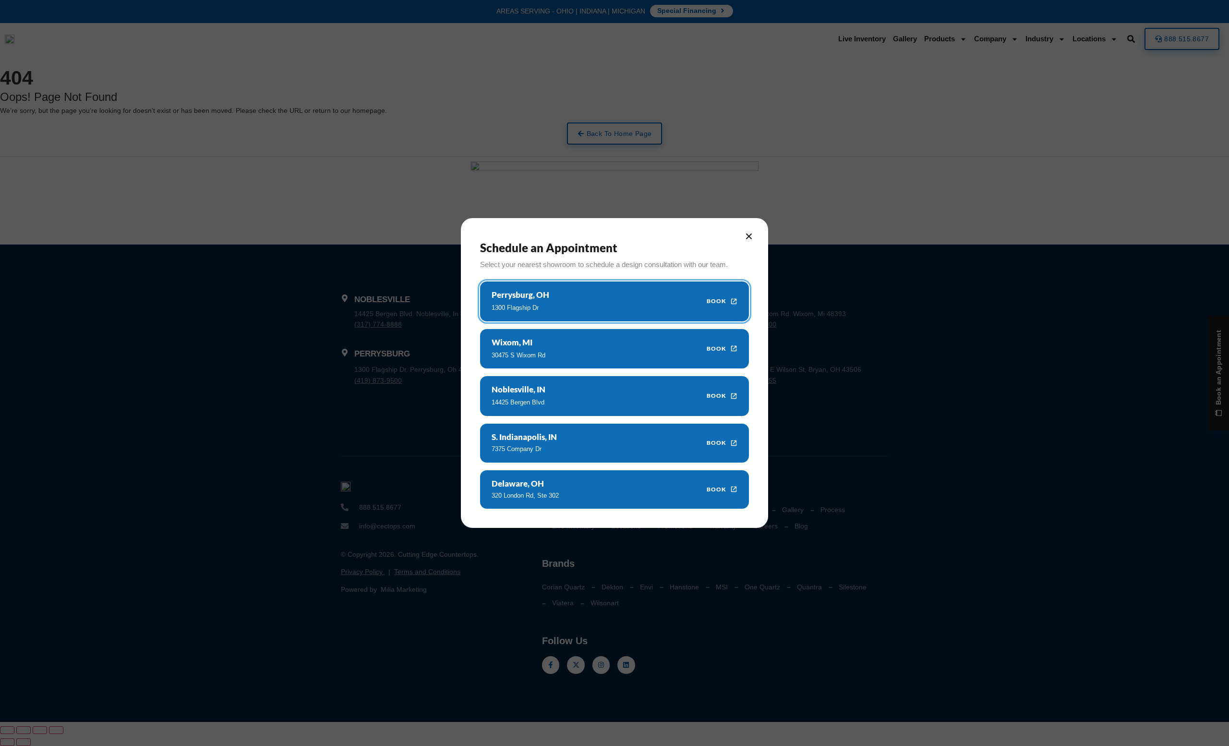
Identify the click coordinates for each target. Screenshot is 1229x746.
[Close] (749, 236)
